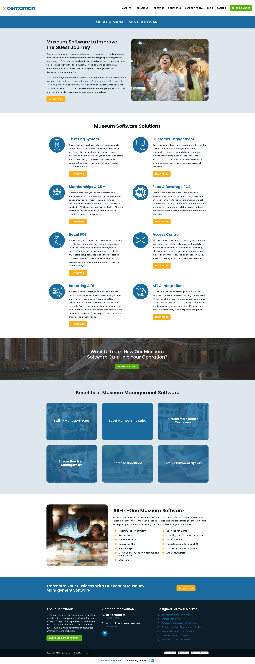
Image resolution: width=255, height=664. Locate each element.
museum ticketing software (85, 81)
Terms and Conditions (199, 653)
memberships (106, 81)
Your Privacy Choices (136, 660)
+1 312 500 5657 (112, 618)
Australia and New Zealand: (123, 623)
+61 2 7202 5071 (112, 626)
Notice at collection (111, 660)
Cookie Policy (183, 653)
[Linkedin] (105, 633)
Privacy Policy (170, 653)
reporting (62, 84)
